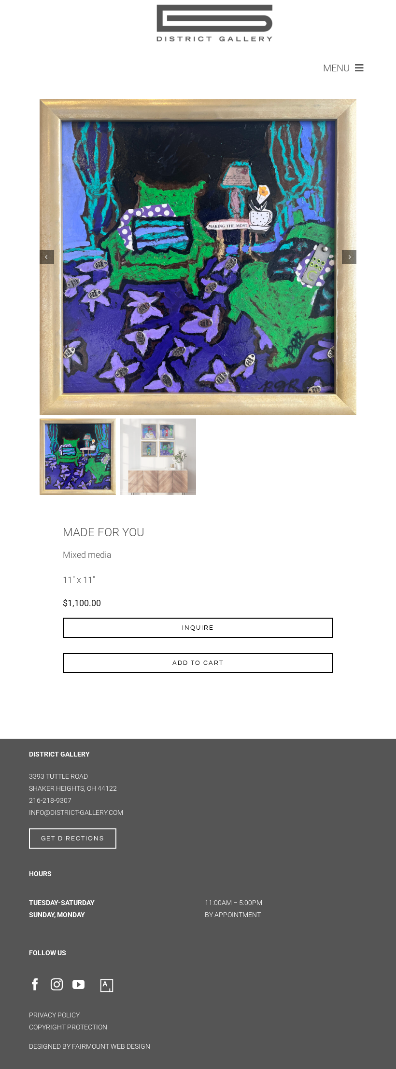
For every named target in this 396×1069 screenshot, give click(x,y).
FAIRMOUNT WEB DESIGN (111, 1046)
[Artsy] (106, 982)
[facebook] (35, 984)
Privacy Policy (54, 1015)
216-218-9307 (50, 800)
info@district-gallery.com (76, 812)
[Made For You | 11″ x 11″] (198, 257)
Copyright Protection (68, 1027)
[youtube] (78, 984)
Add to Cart (198, 663)
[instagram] (57, 984)
